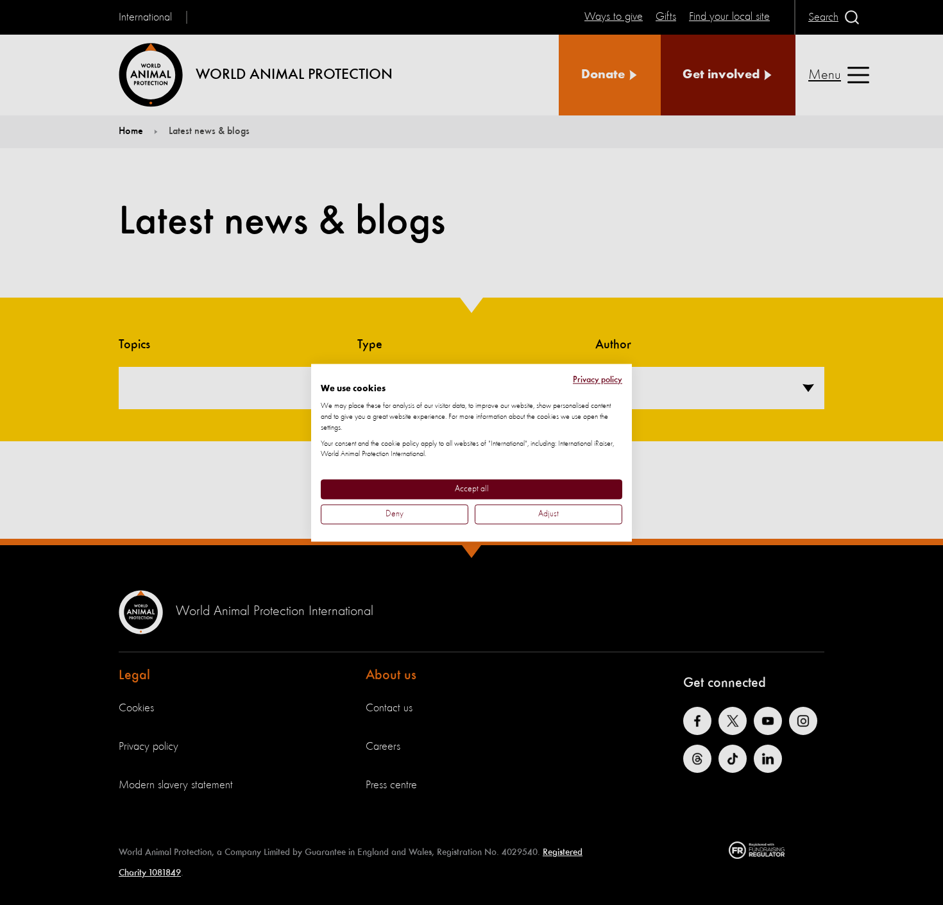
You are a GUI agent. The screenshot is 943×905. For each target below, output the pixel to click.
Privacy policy (597, 379)
